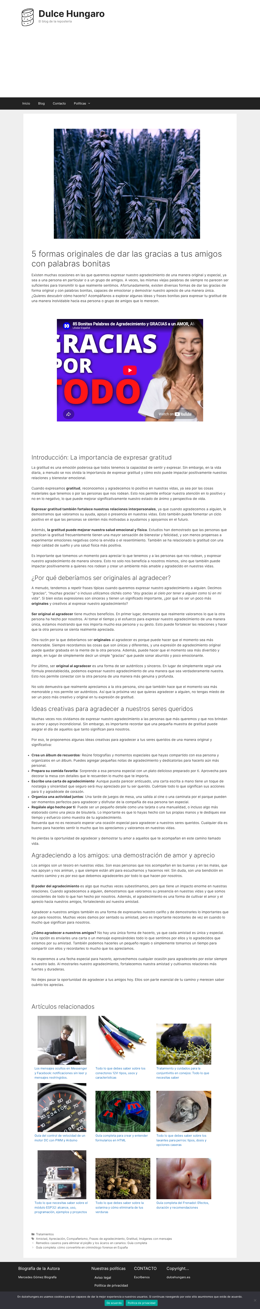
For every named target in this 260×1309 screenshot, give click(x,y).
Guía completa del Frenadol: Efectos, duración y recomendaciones (182, 1205)
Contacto (59, 103)
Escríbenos (142, 1277)
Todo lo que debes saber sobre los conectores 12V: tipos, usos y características (120, 1072)
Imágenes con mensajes (155, 1238)
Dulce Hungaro (72, 13)
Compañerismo (77, 1238)
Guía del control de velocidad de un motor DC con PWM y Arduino (60, 1138)
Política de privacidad (111, 1285)
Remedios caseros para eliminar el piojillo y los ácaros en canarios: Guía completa (91, 1243)
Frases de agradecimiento (107, 1238)
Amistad (41, 1238)
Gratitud (131, 1238)
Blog (41, 103)
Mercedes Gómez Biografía (37, 1277)
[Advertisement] (130, 66)
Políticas (80, 103)
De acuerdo (114, 1303)
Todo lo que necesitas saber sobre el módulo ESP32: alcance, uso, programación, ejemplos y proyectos (61, 1207)
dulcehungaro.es (178, 1277)
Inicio (26, 103)
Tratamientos (45, 1234)
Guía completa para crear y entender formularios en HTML (121, 1138)
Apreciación (57, 1238)
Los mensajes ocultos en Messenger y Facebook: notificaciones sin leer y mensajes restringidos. (61, 1072)
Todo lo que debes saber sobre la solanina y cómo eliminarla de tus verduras (119, 1207)
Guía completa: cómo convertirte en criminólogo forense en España (82, 1247)
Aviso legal (102, 1277)
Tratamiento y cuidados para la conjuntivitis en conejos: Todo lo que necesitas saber (182, 1072)
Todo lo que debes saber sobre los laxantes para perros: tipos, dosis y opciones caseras (181, 1140)
